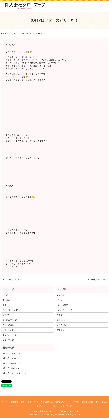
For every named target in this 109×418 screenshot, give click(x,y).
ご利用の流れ (8, 325)
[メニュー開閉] (102, 6)
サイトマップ (8, 340)
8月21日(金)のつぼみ (11, 368)
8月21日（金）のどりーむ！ (14, 373)
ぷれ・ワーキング (10, 310)
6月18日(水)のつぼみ (97, 279)
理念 (4, 305)
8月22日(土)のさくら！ (12, 358)
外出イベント (62, 320)
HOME (3, 34)
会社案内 (6, 300)
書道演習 (60, 330)
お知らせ (60, 295)
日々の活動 (61, 325)
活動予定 (6, 315)
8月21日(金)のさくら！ (12, 363)
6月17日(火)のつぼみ (12, 279)
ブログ (14, 34)
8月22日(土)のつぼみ (11, 353)
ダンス (59, 300)
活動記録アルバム (10, 320)
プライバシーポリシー (12, 335)
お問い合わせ (8, 330)
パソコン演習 (62, 305)
